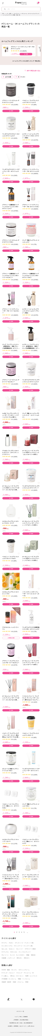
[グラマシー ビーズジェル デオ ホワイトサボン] (11, 229)
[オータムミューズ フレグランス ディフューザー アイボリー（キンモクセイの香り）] (11, 685)
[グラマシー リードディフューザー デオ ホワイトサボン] (31, 194)
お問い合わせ (31, 1026)
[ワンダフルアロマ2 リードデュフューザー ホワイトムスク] (11, 158)
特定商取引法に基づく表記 (15, 1022)
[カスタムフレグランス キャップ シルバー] (11, 828)
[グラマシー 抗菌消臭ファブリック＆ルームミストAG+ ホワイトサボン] (31, 263)
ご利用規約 (16, 1019)
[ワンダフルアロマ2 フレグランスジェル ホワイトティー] (31, 475)
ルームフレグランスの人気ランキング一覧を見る (26, 61)
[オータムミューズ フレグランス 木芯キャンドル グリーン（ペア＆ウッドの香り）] (31, 546)
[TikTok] (8, 999)
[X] (22, 999)
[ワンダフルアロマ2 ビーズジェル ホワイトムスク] (11, 123)
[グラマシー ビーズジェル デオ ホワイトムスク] (11, 89)
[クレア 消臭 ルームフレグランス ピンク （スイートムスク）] (31, 402)
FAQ (20, 1016)
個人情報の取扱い (24, 1019)
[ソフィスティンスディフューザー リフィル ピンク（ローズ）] (31, 581)
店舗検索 (25, 1016)
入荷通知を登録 (11, 637)
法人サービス (23, 1026)
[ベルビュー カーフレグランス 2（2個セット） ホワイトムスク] (31, 828)
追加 (27, 54)
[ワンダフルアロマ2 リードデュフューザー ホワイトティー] (31, 758)
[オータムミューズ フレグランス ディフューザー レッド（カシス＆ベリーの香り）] (31, 650)
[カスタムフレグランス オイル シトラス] (11, 581)
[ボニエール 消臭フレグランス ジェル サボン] (11, 758)
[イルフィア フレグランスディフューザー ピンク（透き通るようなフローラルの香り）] (11, 722)
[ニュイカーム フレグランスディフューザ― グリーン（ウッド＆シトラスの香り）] (11, 901)
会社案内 (10, 1026)
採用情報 (16, 1026)
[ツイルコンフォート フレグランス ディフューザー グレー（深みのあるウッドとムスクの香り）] (11, 864)
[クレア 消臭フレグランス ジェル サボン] (31, 793)
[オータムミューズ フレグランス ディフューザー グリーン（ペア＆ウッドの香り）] (31, 510)
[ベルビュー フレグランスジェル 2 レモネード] (31, 722)
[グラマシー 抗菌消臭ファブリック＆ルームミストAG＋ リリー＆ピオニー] (11, 263)
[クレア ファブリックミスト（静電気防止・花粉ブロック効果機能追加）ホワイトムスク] (11, 333)
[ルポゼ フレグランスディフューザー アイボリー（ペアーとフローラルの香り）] (11, 402)
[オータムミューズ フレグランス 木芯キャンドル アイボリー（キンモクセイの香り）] (11, 475)
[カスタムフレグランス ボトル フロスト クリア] (11, 510)
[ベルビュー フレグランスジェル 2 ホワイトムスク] (31, 89)
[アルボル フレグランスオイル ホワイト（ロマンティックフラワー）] (11, 440)
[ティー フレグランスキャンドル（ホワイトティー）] (31, 901)
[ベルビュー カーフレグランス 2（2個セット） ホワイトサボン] (11, 793)
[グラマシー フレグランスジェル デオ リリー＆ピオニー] (11, 650)
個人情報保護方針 (28, 1022)
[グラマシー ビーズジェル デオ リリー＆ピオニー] (11, 369)
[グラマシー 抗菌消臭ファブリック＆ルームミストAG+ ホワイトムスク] (11, 194)
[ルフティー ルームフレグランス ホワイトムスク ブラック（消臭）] (31, 298)
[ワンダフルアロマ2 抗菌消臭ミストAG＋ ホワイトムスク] (31, 616)
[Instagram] (15, 999)
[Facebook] (27, 999)
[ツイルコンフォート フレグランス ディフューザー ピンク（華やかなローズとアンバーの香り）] (31, 685)
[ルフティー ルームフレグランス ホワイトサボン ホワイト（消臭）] (31, 123)
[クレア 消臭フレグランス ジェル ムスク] (31, 229)
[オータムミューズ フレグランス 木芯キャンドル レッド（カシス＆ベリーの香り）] (31, 440)
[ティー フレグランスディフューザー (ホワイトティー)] (31, 864)
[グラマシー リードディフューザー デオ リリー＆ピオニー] (11, 298)
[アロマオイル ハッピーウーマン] (11, 616)
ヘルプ (16, 1016)
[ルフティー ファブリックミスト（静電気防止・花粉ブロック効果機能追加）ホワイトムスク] (31, 333)
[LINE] (33, 999)
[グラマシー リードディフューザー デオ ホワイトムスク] (31, 158)
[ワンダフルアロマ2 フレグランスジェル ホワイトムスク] (31, 369)
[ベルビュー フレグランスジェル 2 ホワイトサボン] (11, 546)
